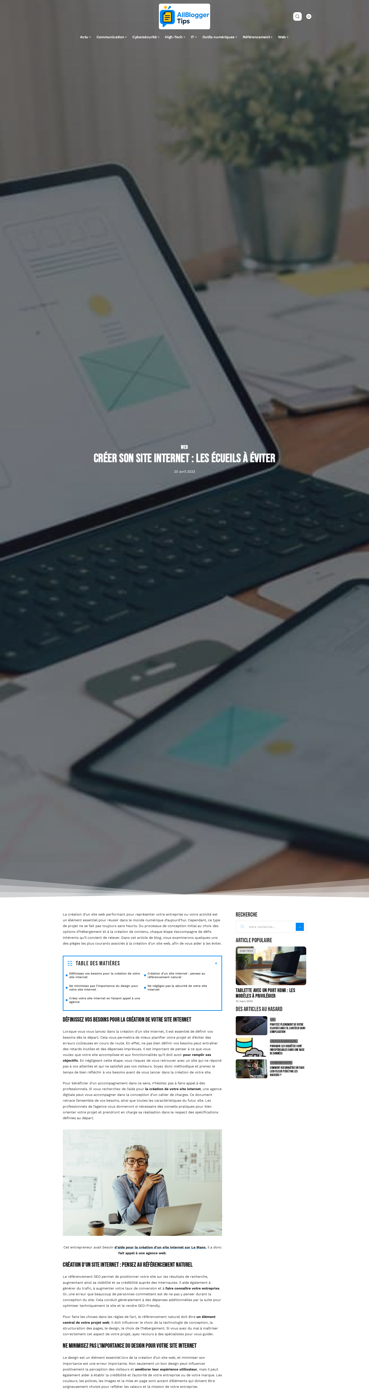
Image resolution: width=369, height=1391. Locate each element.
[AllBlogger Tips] (184, 16)
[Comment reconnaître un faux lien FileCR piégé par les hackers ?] (251, 1068)
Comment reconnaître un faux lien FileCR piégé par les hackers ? (287, 1071)
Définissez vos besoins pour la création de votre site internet (104, 975)
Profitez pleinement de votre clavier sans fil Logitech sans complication (287, 1028)
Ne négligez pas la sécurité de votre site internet (177, 987)
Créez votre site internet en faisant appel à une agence (104, 1000)
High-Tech (246, 951)
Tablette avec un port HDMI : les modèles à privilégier (265, 993)
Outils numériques (284, 1041)
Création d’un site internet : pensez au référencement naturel (176, 975)
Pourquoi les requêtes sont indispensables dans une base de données (287, 1049)
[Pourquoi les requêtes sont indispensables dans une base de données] (251, 1047)
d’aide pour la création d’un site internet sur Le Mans (160, 1247)
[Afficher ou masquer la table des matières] (169, 963)
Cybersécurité (281, 1062)
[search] (297, 16)
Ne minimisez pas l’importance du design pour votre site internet (103, 987)
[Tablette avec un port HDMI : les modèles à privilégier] (271, 965)
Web (184, 447)
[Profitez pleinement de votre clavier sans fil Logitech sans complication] (251, 1025)
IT (273, 1019)
